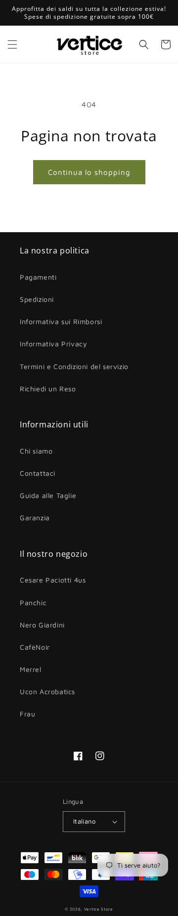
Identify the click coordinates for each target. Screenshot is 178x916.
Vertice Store (98, 909)
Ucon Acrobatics (47, 691)
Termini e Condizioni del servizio (74, 366)
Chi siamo (36, 451)
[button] (12, 44)
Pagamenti (38, 277)
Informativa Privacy (53, 343)
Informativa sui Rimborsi (61, 321)
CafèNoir (35, 647)
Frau (27, 713)
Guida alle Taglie (48, 495)
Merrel (31, 669)
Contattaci (37, 473)
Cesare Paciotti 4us (53, 580)
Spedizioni (37, 299)
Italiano (84, 821)
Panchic (33, 602)
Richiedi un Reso (48, 388)
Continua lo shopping (89, 172)
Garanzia (35, 517)
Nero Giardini (42, 625)
